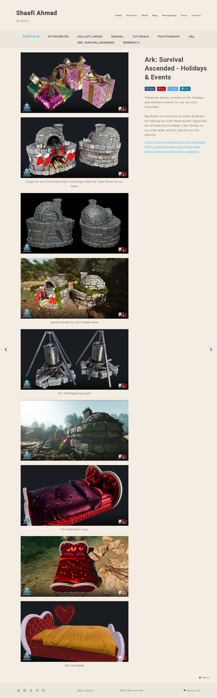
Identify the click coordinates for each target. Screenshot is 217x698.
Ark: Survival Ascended (95, 42)
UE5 (191, 36)
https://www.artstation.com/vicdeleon (172, 151)
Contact (196, 15)
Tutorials (141, 36)
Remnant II (131, 42)
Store (184, 15)
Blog (155, 15)
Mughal (117, 36)
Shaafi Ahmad (36, 13)
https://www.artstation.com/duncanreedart (175, 142)
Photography (169, 15)
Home (119, 15)
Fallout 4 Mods (90, 36)
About (144, 15)
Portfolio (132, 15)
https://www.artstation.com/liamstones (172, 146)
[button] (204, 678)
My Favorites (58, 36)
